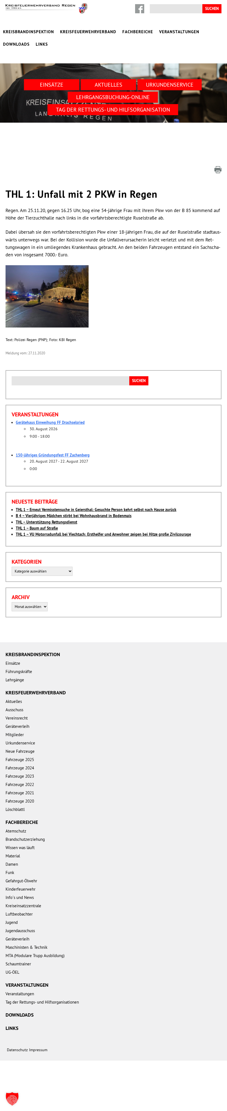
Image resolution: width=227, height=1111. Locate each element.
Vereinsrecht (17, 718)
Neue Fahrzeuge (20, 751)
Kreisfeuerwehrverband (88, 31)
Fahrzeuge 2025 (20, 759)
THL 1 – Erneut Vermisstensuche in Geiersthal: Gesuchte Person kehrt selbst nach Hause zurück (96, 509)
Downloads (16, 44)
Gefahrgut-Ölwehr (21, 880)
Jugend (12, 922)
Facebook (139, 8)
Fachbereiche (137, 31)
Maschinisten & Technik (26, 947)
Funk (10, 872)
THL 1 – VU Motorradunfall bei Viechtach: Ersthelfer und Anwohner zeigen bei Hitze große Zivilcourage (103, 534)
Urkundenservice (170, 84)
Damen (12, 864)
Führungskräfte (19, 671)
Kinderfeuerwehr (20, 889)
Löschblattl (15, 809)
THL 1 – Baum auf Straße (37, 528)
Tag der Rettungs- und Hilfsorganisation (113, 109)
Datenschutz (17, 1049)
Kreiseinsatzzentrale (23, 905)
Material (13, 856)
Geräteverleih (17, 726)
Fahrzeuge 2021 (20, 792)
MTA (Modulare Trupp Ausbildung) (35, 955)
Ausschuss (14, 709)
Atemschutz (16, 831)
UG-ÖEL (12, 972)
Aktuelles (108, 84)
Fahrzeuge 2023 (20, 776)
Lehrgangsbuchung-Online (113, 97)
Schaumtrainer (18, 963)
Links (42, 44)
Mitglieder (15, 734)
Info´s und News (20, 897)
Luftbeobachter (19, 914)
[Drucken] (217, 169)
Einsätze (51, 84)
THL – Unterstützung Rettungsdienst (46, 522)
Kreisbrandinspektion (28, 31)
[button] (12, 1099)
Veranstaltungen (179, 31)
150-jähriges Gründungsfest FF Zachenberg (53, 455)
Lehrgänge (15, 679)
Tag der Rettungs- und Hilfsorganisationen (42, 1002)
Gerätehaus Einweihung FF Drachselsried (50, 422)
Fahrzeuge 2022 (20, 784)
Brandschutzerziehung (25, 839)
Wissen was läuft (20, 847)
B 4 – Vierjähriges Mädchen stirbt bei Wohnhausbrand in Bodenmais (73, 515)
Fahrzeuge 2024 (20, 767)
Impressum (38, 1049)
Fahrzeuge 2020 (20, 801)
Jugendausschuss (20, 930)
